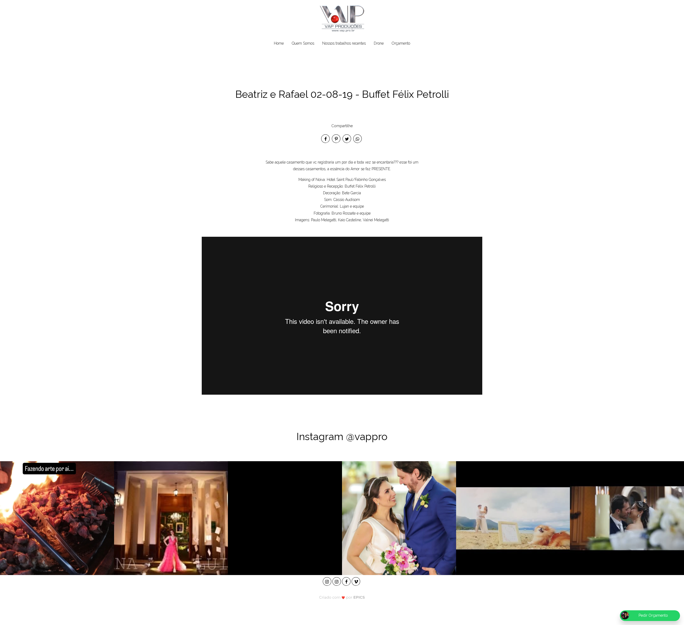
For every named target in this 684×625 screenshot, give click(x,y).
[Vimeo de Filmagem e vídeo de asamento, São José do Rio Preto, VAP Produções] (356, 581)
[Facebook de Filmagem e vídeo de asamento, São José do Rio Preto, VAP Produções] (347, 581)
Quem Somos (303, 43)
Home (279, 43)
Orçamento (401, 43)
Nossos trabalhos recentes (344, 43)
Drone (379, 43)
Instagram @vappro (342, 436)
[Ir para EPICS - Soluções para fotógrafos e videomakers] (342, 597)
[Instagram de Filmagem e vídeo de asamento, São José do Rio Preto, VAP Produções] (327, 581)
